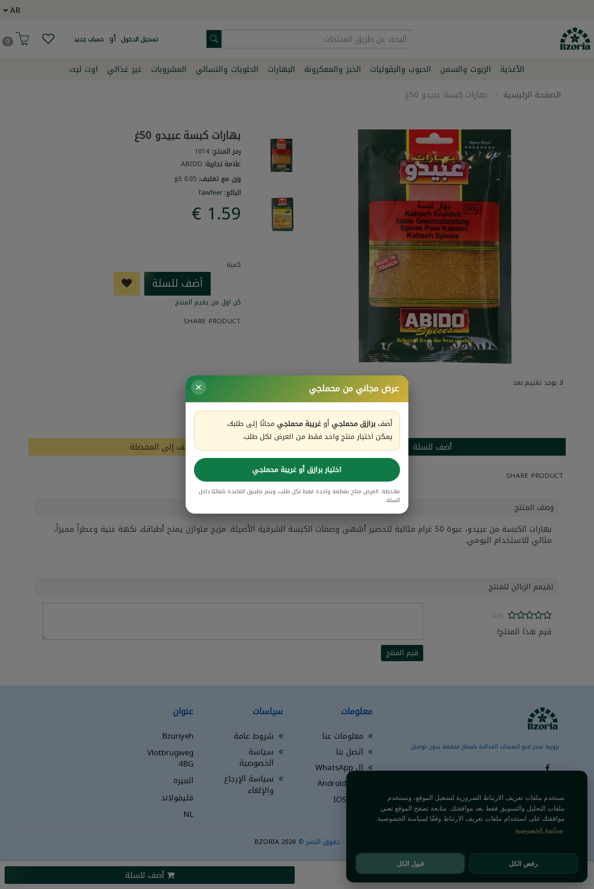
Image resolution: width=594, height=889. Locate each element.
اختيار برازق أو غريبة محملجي (297, 469)
